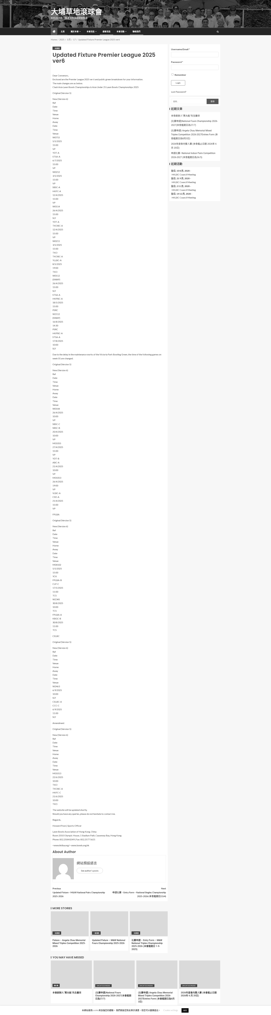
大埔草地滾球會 (76, 12)
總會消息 (107, 31)
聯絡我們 (136, 31)
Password (177, 62)
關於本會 (75, 31)
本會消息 (91, 31)
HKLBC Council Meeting (184, 174)
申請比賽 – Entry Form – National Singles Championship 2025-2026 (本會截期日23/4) (139, 892)
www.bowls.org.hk (80, 845)
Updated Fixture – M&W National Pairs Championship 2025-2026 (79, 892)
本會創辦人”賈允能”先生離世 (185, 115)
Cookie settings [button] (170, 1010)
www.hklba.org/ (61, 845)
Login (178, 83)
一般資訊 (57, 48)
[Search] (217, 31)
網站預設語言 (87, 863)
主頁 (63, 31)
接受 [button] (185, 1010)
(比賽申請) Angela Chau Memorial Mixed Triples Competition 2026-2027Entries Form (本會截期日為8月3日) (194, 134)
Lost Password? (178, 91)
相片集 (56, 985)
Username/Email (180, 49)
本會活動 (120, 31)
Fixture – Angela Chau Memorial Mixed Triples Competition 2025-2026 (69, 943)
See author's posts (90, 870)
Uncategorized (103, 985)
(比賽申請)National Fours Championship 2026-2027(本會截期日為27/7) (113, 995)
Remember (180, 74)
